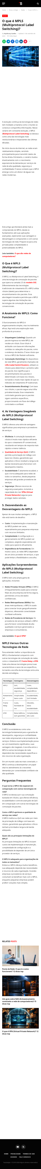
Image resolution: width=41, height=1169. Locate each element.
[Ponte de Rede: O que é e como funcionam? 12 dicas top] (20, 956)
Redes (5, 16)
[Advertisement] (20, 93)
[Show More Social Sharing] (29, 41)
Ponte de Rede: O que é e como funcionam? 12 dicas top (15, 970)
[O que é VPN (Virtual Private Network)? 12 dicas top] (20, 1018)
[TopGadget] (20, 3)
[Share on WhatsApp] (4, 41)
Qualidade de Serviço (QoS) (16, 452)
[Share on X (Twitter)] (17, 41)
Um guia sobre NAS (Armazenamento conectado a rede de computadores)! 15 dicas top (19, 1001)
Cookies (13, 1157)
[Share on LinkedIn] (21, 41)
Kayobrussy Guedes (10, 33)
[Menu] (3, 3)
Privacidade (16, 1154)
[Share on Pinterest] (25, 41)
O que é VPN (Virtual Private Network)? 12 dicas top (20, 1032)
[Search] (38, 3)
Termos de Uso (29, 1154)
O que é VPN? (20, 636)
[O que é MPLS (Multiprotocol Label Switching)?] (20, 56)
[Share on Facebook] (12, 41)
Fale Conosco (25, 1157)
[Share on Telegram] (8, 41)
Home (6, 1154)
